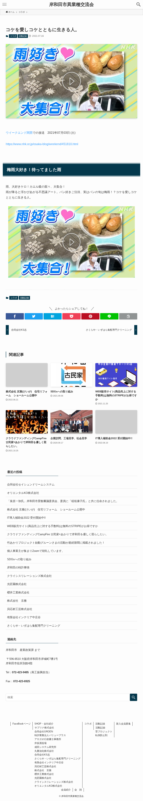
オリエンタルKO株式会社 (23, 492)
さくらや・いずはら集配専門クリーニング (33, 625)
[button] (138, 4)
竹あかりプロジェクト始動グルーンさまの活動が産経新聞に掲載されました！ (56, 542)
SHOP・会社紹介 (43, 723)
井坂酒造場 (40, 743)
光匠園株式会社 (17, 584)
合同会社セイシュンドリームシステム (31, 484)
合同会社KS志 (42, 754)
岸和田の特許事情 (18, 567)
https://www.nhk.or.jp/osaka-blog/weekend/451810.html (42, 144)
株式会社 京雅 (17, 600)
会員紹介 (66, 789)
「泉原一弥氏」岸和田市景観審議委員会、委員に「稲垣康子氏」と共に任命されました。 (63, 501)
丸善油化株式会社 (44, 751)
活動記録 (23, 36)
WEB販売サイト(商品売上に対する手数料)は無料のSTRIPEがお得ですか (52, 526)
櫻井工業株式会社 (18, 592)
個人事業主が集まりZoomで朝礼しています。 (35, 550)
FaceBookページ (21, 723)
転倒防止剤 (101, 735)
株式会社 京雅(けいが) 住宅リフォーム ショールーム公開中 (46, 509)
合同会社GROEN (43, 731)
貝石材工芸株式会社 (19, 609)
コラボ (13, 36)
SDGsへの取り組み (19, 559)
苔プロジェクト (103, 731)
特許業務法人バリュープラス (50, 735)
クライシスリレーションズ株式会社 (29, 575)
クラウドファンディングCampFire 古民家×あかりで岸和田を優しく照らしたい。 (57, 534)
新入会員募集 (123, 723)
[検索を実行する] (133, 697)
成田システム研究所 (45, 747)
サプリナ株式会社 (44, 727)
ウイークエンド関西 (19, 132)
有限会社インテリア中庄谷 (24, 617)
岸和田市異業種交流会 (71, 4)
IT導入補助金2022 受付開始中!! (26, 517)
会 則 (78, 789)
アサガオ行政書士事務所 (47, 739)
